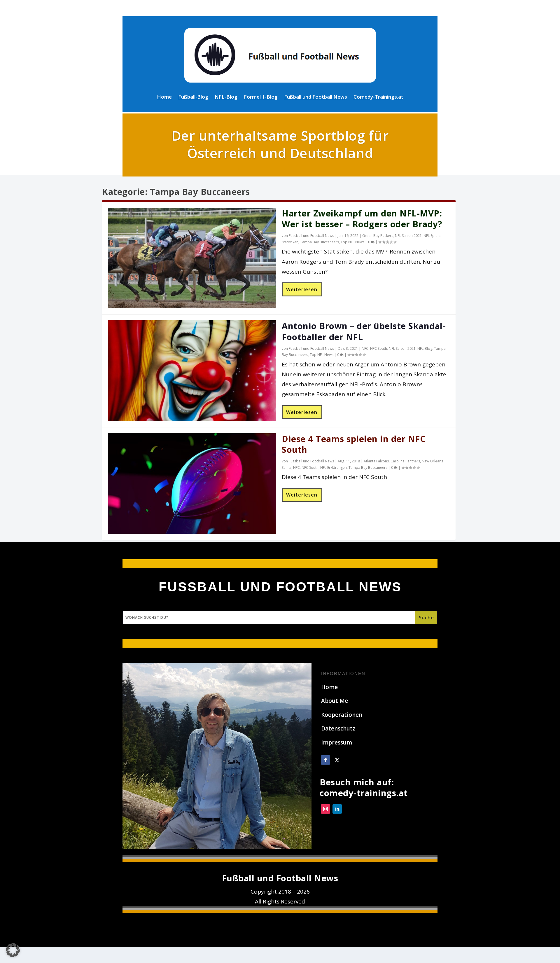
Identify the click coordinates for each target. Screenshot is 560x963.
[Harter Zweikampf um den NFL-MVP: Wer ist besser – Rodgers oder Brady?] (192, 258)
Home (164, 97)
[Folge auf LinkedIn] (337, 809)
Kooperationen (341, 715)
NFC (365, 348)
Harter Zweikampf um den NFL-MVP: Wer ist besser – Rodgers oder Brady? (362, 218)
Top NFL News (352, 242)
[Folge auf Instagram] (325, 809)
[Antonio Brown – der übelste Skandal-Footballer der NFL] (192, 370)
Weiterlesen (301, 289)
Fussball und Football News (311, 235)
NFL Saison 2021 (408, 235)
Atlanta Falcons (376, 461)
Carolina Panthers (405, 461)
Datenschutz (338, 728)
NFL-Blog (226, 97)
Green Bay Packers (377, 235)
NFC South (378, 348)
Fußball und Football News (315, 97)
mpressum (337, 742)
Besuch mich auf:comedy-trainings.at (364, 787)
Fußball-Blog (193, 97)
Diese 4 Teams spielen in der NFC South (354, 444)
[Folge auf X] (337, 760)
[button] (13, 950)
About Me (334, 701)
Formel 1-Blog (261, 97)
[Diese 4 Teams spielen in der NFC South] (192, 483)
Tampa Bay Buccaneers (319, 242)
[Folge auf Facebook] (325, 760)
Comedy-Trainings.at (378, 97)
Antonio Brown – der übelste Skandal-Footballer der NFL (364, 331)
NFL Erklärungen (333, 467)
